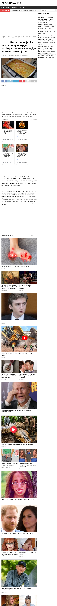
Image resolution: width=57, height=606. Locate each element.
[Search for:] (48, 10)
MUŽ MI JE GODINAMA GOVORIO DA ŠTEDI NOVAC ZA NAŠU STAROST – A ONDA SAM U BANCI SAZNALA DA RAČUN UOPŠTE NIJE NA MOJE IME (46, 30)
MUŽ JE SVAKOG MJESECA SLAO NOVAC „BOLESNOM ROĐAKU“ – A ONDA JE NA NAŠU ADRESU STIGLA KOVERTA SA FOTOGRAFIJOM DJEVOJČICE (46, 21)
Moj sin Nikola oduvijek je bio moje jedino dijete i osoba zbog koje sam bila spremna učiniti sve (46, 57)
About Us (14, 7)
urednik (12, 55)
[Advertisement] (19, 24)
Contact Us (22, 7)
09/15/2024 (5, 55)
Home (2, 7)
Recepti (8, 7)
